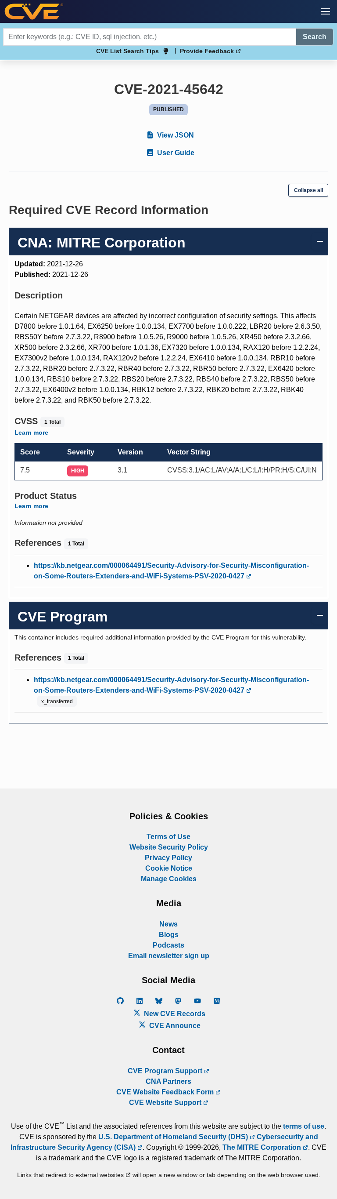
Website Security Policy (168, 847)
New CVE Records (173, 1013)
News (168, 924)
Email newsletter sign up (168, 955)
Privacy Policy (168, 857)
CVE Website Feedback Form (165, 1092)
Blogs (169, 934)
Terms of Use (168, 836)
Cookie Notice (168, 868)
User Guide (174, 152)
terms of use (303, 1126)
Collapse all (308, 190)
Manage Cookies (169, 879)
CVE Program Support (166, 1071)
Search (314, 36)
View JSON (174, 135)
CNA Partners (168, 1081)
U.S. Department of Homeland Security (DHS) (174, 1137)
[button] (325, 11)
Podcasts (168, 945)
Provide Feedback (208, 50)
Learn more (31, 432)
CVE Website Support (166, 1102)
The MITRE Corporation (262, 1147)
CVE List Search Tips (127, 50)
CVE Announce (174, 1025)
